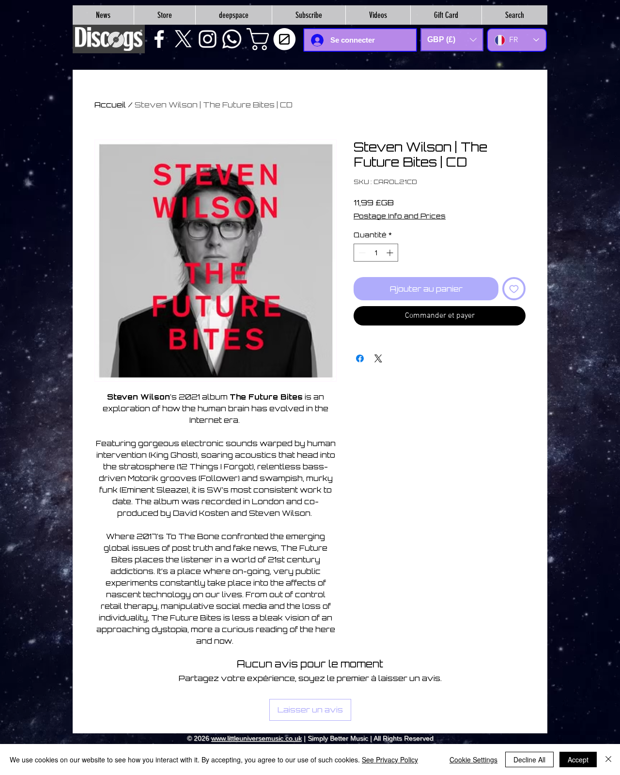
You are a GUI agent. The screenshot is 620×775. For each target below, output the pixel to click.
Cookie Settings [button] (473, 759)
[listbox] (451, 39)
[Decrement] (361, 252)
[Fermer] (608, 759)
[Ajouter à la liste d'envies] (514, 288)
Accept (578, 759)
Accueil (110, 104)
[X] (183, 39)
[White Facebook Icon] (159, 39)
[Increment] (391, 252)
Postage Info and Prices (400, 216)
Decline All (529, 759)
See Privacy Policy (390, 759)
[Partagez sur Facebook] (360, 358)
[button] (274, 39)
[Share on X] (378, 358)
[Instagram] (207, 39)
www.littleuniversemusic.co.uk (256, 738)
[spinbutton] (376, 252)
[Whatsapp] (232, 39)
